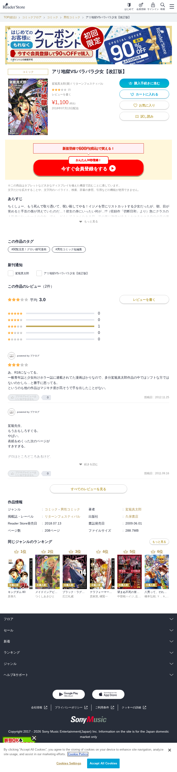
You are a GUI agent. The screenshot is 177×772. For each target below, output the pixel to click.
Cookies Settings (68, 763)
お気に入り (147, 105)
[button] (134, 707)
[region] (88, 757)
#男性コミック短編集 (69, 249)
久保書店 (131, 516)
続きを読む (91, 464)
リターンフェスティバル (88, 83)
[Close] (170, 750)
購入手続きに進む (147, 83)
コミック (52, 17)
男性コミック (72, 17)
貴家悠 (94, 596)
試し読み (147, 116)
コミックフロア (31, 17)
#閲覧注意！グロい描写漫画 (29, 249)
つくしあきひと (45, 596)
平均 (33, 300)
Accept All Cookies (103, 763)
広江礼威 (68, 596)
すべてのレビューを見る (88, 489)
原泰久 (12, 596)
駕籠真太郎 (22, 273)
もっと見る (91, 221)
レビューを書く (61, 94)
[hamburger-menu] (171, 6)
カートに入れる (147, 94)
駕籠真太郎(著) (61, 83)
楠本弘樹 (150, 596)
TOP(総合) (10, 17)
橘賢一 (104, 596)
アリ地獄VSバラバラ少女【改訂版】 (66, 273)
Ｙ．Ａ (161, 596)
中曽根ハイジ (125, 596)
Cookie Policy (78, 754)
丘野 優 (139, 596)
